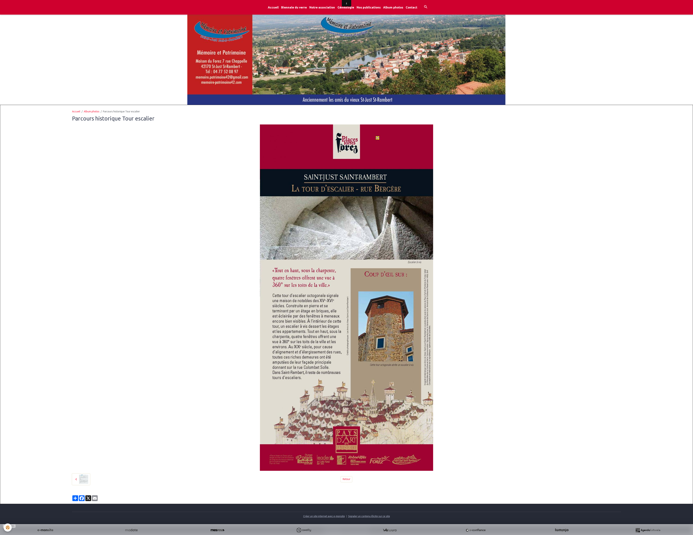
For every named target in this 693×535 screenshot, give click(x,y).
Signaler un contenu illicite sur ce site (369, 516)
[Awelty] (303, 530)
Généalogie (345, 7)
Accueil (273, 7)
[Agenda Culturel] (647, 530)
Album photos (393, 7)
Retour (346, 479)
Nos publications (369, 7)
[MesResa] (217, 530)
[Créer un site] (45, 530)
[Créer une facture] (389, 530)
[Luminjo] (561, 530)
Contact (411, 7)
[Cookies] (8, 527)
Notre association (322, 7)
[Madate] (131, 530)
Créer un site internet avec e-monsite (324, 516)
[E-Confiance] (475, 530)
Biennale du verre (294, 7)
